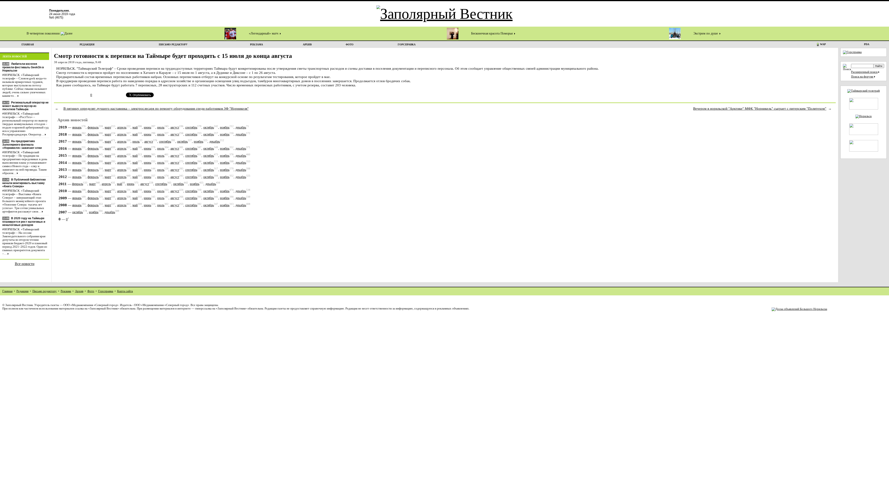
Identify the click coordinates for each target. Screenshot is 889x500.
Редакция (22, 291)
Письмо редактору (44, 291)
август (174, 127)
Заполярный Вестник (19, 305)
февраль (93, 127)
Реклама (66, 291)
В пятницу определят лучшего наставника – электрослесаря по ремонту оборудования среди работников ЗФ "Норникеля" (156, 108)
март (108, 127)
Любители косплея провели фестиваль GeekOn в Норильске (23, 67)
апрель (121, 127)
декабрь (240, 127)
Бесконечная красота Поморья (492, 33)
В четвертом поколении (44, 33)
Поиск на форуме (862, 76)
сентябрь (191, 127)
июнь (147, 127)
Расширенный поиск (864, 72)
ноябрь (224, 127)
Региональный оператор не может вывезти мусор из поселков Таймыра (25, 106)
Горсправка (105, 291)
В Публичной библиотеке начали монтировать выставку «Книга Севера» (24, 183)
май (135, 127)
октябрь (208, 127)
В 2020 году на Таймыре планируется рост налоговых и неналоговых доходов (23, 222)
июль (160, 127)
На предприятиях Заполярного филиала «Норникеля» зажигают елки (22, 145)
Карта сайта (125, 291)
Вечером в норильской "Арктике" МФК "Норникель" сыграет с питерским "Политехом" (759, 108)
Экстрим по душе (706, 33)
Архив (79, 291)
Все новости (24, 264)
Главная (7, 291)
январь (76, 127)
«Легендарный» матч (264, 33)
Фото (90, 291)
